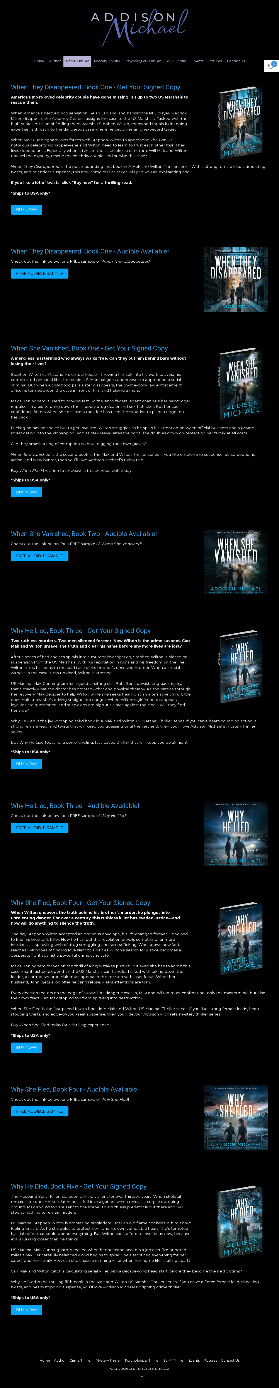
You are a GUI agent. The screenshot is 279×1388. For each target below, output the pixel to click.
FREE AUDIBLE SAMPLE (39, 273)
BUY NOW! (26, 209)
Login (139, 1376)
